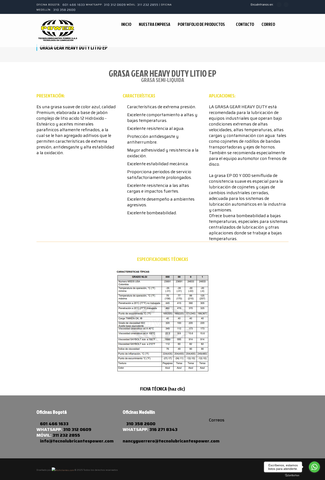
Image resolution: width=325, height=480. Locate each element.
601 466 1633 (74, 4)
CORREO (268, 24)
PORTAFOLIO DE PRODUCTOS (201, 24)
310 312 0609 (115, 4)
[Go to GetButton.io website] (292, 475)
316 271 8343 (163, 429)
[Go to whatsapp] (314, 466)
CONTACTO (245, 24)
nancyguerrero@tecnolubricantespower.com (171, 440)
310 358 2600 (64, 9)
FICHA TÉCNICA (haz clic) (162, 388)
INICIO (126, 24)
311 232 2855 (147, 4)
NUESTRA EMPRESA (154, 24)
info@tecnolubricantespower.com (77, 440)
